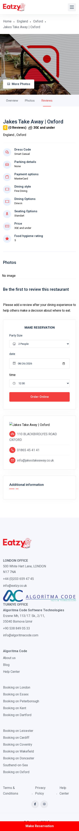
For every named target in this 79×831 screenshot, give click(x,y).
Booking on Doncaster (18, 758)
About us (9, 658)
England (22, 21)
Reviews (47, 100)
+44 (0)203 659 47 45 (18, 579)
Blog (6, 665)
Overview (12, 100)
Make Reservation (40, 826)
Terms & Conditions (10, 790)
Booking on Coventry (17, 744)
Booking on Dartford (17, 715)
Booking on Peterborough (21, 701)
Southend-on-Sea (15, 765)
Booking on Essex (16, 694)
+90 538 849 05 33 (16, 628)
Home (7, 21)
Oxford (38, 21)
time (12, 375)
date (12, 354)
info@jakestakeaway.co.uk (35, 460)
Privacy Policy (40, 790)
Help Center (11, 672)
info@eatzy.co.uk (15, 586)
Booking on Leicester (18, 731)
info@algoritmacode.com (20, 635)
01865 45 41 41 (28, 450)
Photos (30, 100)
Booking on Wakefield (18, 751)
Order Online (39, 397)
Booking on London (16, 687)
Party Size (15, 335)
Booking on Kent (14, 708)
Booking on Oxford (16, 772)
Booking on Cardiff (16, 738)
